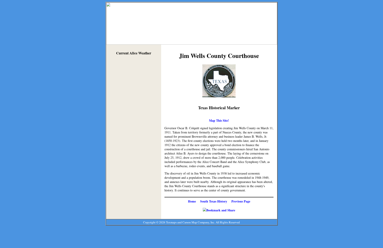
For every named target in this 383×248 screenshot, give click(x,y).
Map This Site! (219, 120)
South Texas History (213, 201)
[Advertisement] (133, 126)
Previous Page (240, 201)
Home (192, 201)
